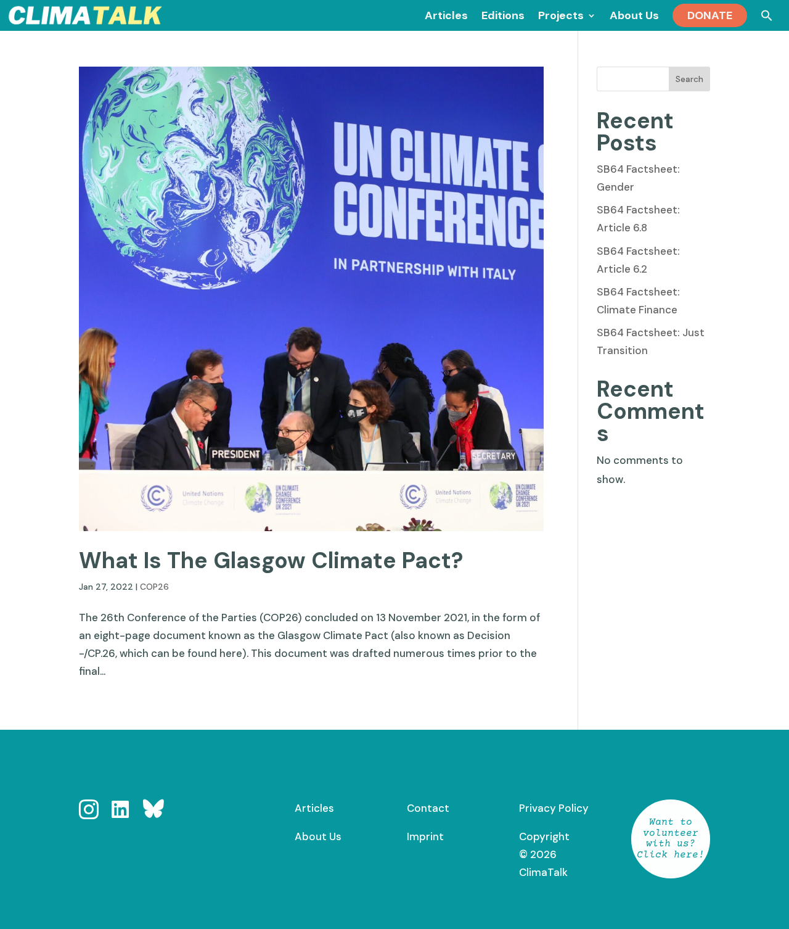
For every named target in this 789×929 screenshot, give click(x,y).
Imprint (425, 836)
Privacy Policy (554, 808)
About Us (318, 836)
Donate (709, 15)
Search (689, 79)
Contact (428, 808)
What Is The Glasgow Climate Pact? (271, 560)
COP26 (154, 586)
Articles (314, 808)
